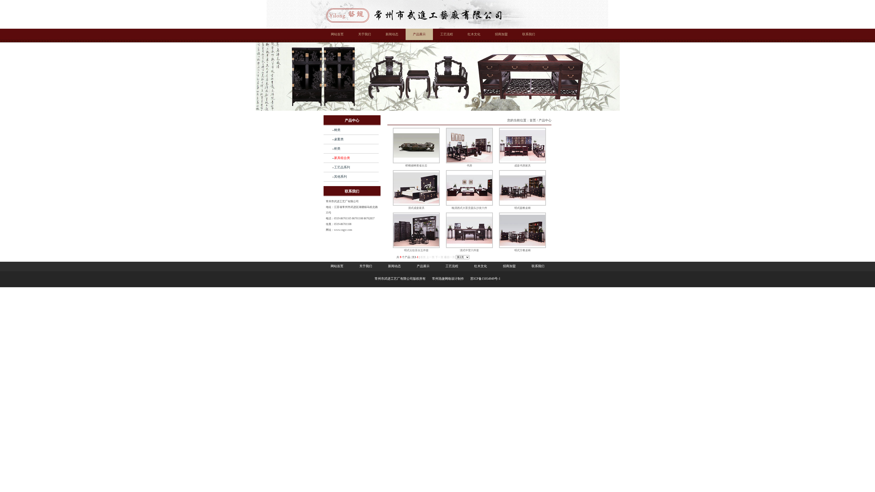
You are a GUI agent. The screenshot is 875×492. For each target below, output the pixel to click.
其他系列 (340, 176)
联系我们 (528, 34)
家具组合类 (342, 158)
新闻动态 (392, 34)
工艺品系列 (342, 167)
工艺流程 (446, 34)
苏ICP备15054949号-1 (485, 278)
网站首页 (337, 34)
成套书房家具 (522, 165)
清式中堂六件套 (469, 250)
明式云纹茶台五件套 (416, 250)
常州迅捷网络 (441, 278)
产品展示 (419, 34)
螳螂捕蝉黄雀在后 (416, 165)
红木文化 (474, 34)
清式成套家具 (416, 208)
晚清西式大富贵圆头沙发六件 (469, 208)
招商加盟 (501, 34)
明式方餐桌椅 (522, 250)
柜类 (337, 148)
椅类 (337, 130)
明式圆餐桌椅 (522, 208)
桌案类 (339, 139)
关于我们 (364, 34)
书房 (469, 165)
